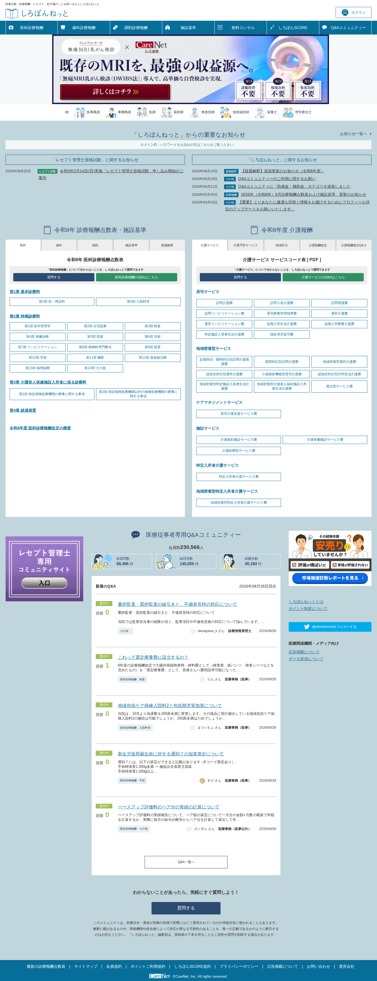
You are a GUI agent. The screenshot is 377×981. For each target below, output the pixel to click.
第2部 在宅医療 (95, 326)
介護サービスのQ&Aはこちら (323, 277)
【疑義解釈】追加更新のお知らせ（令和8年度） (282, 171)
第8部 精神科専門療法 (95, 347)
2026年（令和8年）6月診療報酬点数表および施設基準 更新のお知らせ (303, 194)
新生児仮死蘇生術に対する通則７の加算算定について (171, 754)
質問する (53, 277)
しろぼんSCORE (292, 27)
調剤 (95, 245)
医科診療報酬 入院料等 (135, 727)
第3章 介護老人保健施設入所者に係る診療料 (48, 382)
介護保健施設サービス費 (325, 439)
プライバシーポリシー (239, 966)
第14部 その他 (95, 368)
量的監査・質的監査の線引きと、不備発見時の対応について (177, 604)
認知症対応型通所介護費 (224, 374)
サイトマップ (85, 966)
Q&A (348, 27)
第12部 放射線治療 (153, 357)
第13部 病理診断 (37, 368)
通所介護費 (339, 313)
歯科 (59, 245)
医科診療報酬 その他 (134, 828)
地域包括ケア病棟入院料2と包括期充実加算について (170, 705)
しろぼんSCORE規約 (192, 966)
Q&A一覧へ (186, 862)
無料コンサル (243, 27)
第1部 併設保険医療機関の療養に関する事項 (52, 394)
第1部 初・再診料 (52, 301)
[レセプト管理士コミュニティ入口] (44, 568)
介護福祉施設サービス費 (239, 439)
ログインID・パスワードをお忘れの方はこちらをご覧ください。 (188, 145)
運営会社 (346, 966)
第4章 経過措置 (23, 410)
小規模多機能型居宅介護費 (282, 374)
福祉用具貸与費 (281, 334)
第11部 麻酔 (95, 357)
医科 (23, 245)
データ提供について (306, 659)
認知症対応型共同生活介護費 (339, 374)
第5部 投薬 (95, 337)
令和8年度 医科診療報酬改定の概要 (40, 428)
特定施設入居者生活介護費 (224, 334)
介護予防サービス (245, 245)
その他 (125, 631)
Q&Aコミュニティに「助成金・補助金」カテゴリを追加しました (294, 186)
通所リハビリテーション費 (224, 324)
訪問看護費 (339, 303)
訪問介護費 (224, 303)
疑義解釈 (167, 245)
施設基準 (188, 27)
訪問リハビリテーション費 (224, 313)
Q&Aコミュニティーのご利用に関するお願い (277, 178)
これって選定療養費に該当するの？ (153, 657)
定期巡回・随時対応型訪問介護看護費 (224, 362)
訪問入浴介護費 (281, 303)
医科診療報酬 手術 (132, 780)
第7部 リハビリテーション (37, 347)
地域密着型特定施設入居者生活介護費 (224, 386)
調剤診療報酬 (136, 27)
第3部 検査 (153, 326)
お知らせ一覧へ (353, 134)
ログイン (358, 12)
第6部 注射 (153, 337)
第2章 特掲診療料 (25, 316)
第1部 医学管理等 (38, 326)
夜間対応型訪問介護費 (281, 362)
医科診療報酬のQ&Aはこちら (136, 277)
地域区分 (282, 245)
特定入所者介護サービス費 (239, 476)
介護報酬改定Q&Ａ (354, 245)
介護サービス (210, 245)
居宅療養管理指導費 (282, 313)
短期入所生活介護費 (282, 324)
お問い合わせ (318, 966)
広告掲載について (304, 652)
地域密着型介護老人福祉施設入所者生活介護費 (282, 386)
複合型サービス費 (339, 386)
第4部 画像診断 (37, 337)
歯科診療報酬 (83, 27)
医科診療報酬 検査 (132, 679)
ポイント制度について (308, 608)
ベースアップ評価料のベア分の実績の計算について (168, 807)
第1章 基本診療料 (25, 291)
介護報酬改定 (318, 245)
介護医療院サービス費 (238, 451)
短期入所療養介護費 (339, 324)
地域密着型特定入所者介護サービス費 (239, 502)
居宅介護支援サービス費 (239, 414)
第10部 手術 (38, 357)
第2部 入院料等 (138, 301)
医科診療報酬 (31, 27)
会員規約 (114, 966)
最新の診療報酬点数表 (46, 966)
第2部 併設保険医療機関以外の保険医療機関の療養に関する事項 (138, 394)
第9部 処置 (153, 347)
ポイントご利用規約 (148, 966)
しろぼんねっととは (306, 601)
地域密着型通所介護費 (339, 362)
